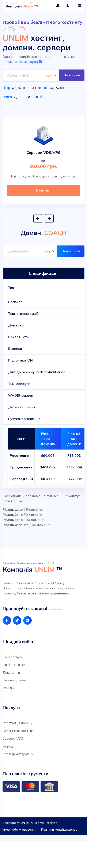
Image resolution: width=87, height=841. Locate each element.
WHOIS (8, 688)
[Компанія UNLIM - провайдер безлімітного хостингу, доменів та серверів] (23, 5)
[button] (37, 218)
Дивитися (44, 190)
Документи (11, 673)
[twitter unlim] (17, 620)
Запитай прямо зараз (21, 62)
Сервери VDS (13, 738)
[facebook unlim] (7, 620)
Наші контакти (14, 665)
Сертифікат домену (18, 754)
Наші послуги (12, 657)
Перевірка (72, 75)
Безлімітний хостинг (18, 731)
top (6, 87)
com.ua (40, 87)
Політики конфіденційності (60, 829)
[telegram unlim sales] (27, 620)
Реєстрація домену (17, 723)
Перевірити (71, 251)
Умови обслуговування (19, 829)
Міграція (9, 746)
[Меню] (79, 5)
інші (38, 96)
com (8, 96)
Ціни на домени (14, 680)
